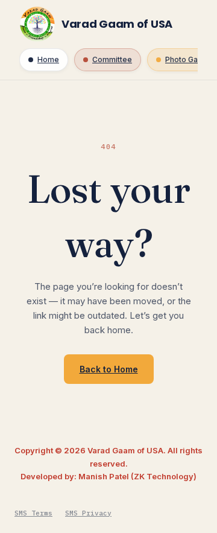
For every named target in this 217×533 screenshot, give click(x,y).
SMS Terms (33, 513)
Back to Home (109, 369)
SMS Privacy (88, 513)
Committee (112, 59)
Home (48, 59)
